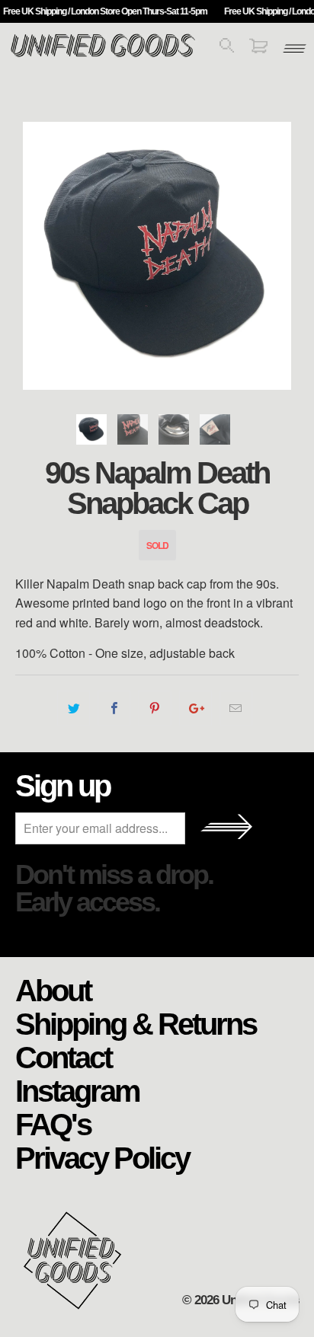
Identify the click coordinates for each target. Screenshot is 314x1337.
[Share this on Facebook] (114, 708)
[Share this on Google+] (195, 708)
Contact (63, 1057)
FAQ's (53, 1124)
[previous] (30, 256)
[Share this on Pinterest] (154, 708)
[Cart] (258, 48)
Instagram (77, 1090)
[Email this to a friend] (235, 708)
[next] (284, 256)
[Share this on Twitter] (73, 708)
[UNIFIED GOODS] (103, 55)
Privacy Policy (102, 1157)
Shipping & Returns (135, 1023)
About (53, 990)
